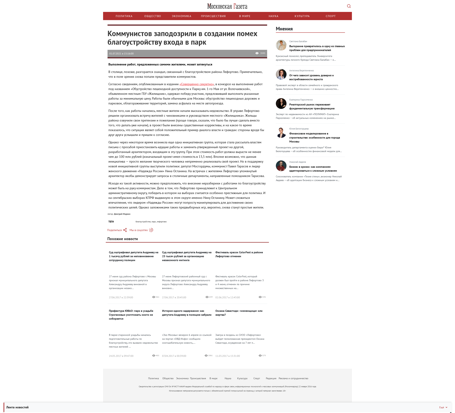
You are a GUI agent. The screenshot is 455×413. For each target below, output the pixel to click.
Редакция (271, 378)
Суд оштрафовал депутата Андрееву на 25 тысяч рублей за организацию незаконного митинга (187, 256)
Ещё (441, 407)
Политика (124, 16)
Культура (302, 16)
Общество (152, 16)
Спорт (331, 16)
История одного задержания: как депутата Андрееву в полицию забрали (187, 312)
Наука (274, 16)
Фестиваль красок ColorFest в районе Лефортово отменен (239, 254)
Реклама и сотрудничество (293, 378)
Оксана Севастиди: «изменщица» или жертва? (239, 312)
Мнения (284, 28)
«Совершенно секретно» (197, 84)
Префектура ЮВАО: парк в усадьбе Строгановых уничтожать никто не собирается (131, 314)
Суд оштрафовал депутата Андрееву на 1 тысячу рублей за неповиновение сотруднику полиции (133, 256)
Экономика (181, 16)
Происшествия (213, 16)
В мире (245, 16)
